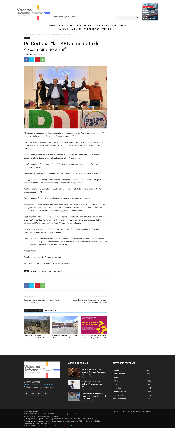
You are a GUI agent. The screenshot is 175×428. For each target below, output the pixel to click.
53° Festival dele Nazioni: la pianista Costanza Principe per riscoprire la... (94, 372)
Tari (49, 271)
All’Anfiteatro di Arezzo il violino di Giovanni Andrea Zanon (92, 384)
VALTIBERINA (146, 412)
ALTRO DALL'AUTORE (52, 311)
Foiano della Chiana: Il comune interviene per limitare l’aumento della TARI (89, 301)
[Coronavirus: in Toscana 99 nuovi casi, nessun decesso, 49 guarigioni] (74, 396)
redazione (29, 54)
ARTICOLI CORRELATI (33, 311)
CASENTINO (125, 412)
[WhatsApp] (42, 59)
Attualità (148, 7)
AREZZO (115, 412)
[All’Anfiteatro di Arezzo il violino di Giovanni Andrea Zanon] (74, 384)
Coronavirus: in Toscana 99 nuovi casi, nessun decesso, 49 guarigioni (94, 396)
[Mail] (32, 393)
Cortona (33, 271)
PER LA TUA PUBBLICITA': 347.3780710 (39, 384)
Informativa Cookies (67, 426)
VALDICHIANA (135, 412)
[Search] (137, 18)
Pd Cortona (42, 271)
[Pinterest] (37, 59)
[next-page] (29, 342)
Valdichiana (56, 271)
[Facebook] (26, 59)
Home (26, 34)
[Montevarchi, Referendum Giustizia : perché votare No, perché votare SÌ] (94, 325)
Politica (32, 34)
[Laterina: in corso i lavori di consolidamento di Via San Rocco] (37, 325)
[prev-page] (25, 342)
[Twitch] (45, 393)
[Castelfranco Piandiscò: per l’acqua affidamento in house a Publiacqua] (65, 325)
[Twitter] (31, 59)
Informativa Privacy (53, 426)
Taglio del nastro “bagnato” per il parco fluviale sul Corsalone (42, 301)
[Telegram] (39, 393)
